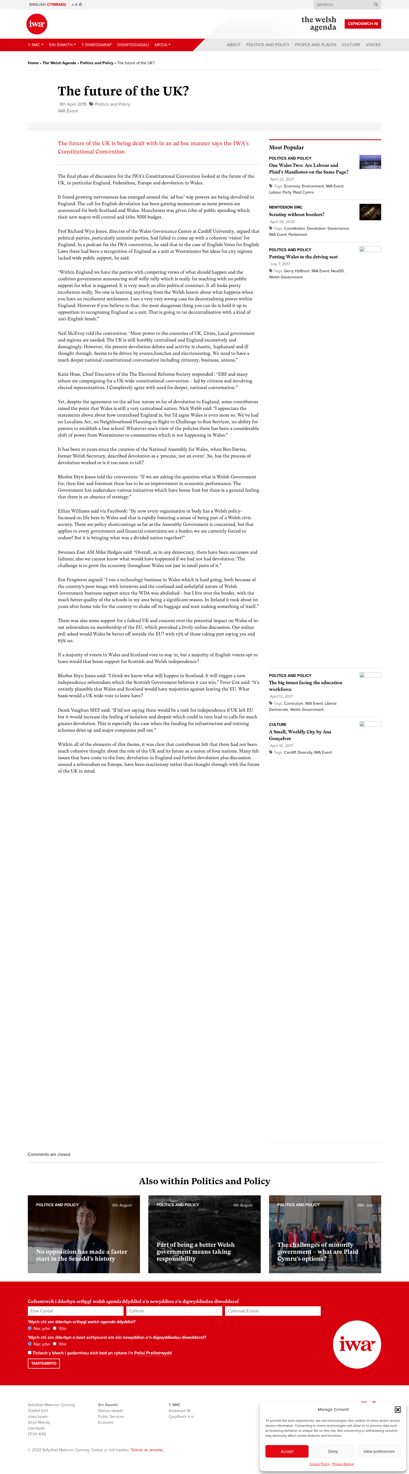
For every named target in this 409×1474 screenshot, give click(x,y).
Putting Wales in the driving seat (303, 256)
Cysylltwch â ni (181, 1416)
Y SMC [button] (34, 44)
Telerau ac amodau (147, 1450)
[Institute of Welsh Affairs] (36, 24)
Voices (373, 44)
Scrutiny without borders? (296, 214)
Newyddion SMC (285, 207)
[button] (398, 1409)
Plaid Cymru (303, 192)
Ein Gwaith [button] (61, 44)
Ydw (61, 1328)
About (234, 44)
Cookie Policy (319, 1464)
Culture (351, 44)
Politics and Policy (267, 44)
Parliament (298, 234)
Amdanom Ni (180, 1410)
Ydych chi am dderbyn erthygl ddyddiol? (81, 1322)
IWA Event (68, 111)
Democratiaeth (110, 1410)
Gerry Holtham (297, 271)
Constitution (294, 228)
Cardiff (289, 752)
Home (33, 63)
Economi (105, 1422)
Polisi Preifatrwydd (153, 1353)
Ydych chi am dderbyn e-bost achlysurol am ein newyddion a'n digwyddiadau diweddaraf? (117, 1337)
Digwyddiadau (133, 44)
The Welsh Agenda (59, 63)
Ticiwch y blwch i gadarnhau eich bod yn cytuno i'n (101, 1353)
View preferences (379, 1451)
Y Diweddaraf (97, 44)
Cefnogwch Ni (363, 23)
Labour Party (280, 192)
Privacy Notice (343, 1464)
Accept (287, 1451)
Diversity (304, 752)
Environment (313, 186)
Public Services (111, 1416)
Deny (333, 1451)
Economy (292, 186)
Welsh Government (285, 277)
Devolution (316, 228)
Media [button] (161, 44)
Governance (338, 228)
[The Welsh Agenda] (319, 23)
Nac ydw (41, 1328)
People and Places (315, 44)
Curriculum (293, 703)
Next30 (337, 271)
